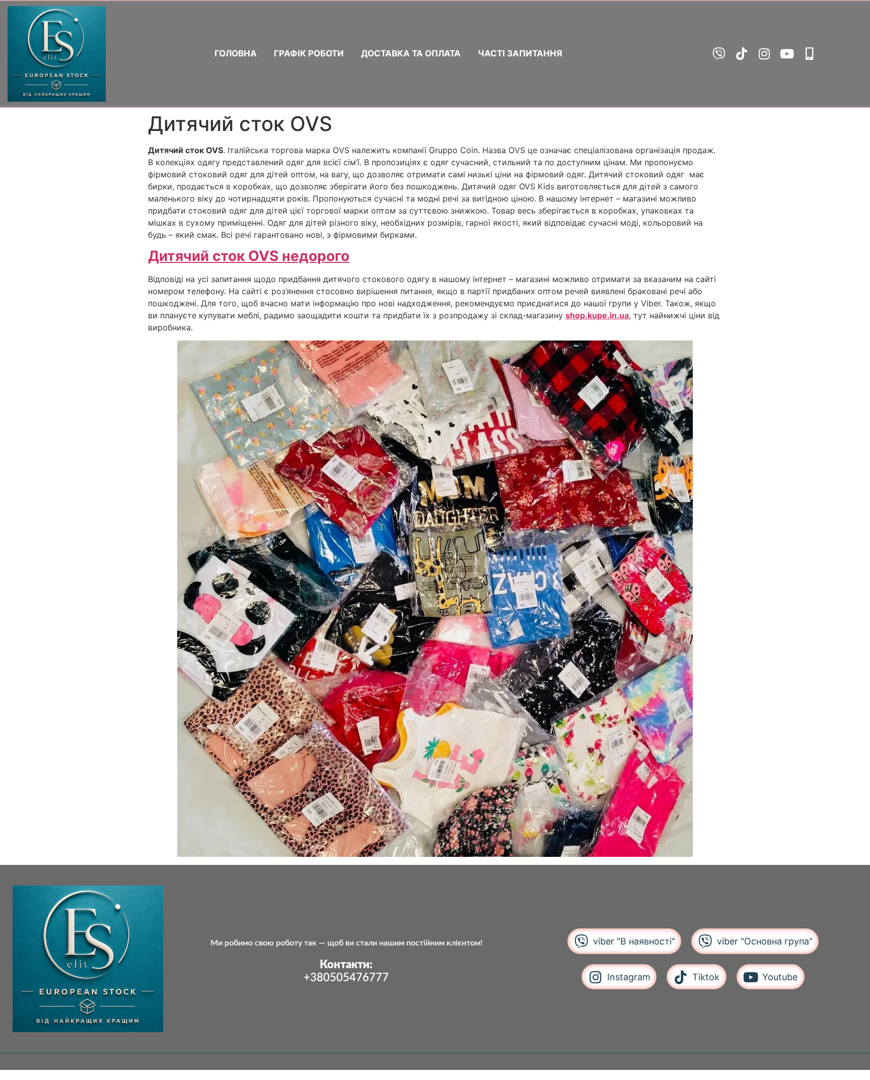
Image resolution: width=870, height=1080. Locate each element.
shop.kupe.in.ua (597, 315)
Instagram (628, 977)
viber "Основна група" (765, 941)
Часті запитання (520, 53)
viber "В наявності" (634, 941)
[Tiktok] (741, 53)
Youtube (780, 977)
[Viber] (718, 53)
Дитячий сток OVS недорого (248, 255)
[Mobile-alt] (809, 53)
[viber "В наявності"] (581, 941)
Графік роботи (309, 53)
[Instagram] (764, 53)
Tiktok (705, 977)
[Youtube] (786, 53)
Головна (235, 53)
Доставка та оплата (411, 53)
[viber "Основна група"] (705, 941)
